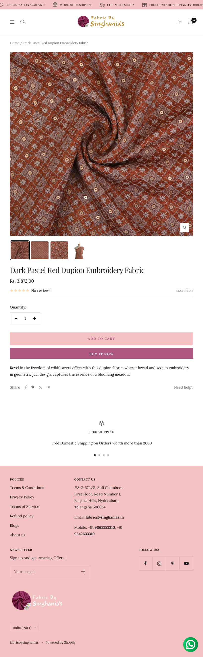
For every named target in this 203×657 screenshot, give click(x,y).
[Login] (180, 22)
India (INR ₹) (22, 628)
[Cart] (190, 22)
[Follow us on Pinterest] (172, 563)
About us (17, 534)
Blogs (14, 525)
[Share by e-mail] (48, 387)
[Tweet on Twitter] (40, 387)
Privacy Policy (22, 497)
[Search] (22, 22)
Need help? (183, 387)
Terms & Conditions (27, 487)
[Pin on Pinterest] (32, 387)
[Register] (83, 571)
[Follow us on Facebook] (145, 563)
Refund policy (21, 516)
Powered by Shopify (61, 642)
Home (14, 43)
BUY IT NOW (101, 354)
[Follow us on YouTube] (186, 563)
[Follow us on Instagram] (159, 563)
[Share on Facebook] (26, 387)
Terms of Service (24, 506)
